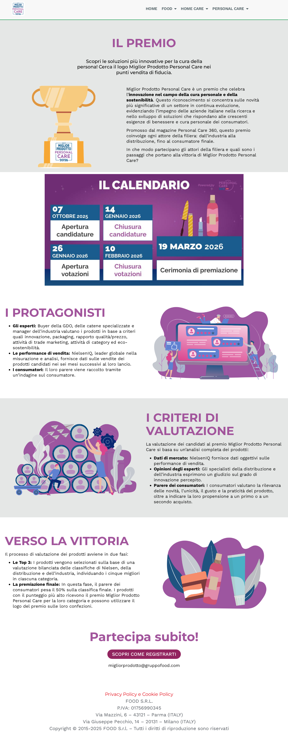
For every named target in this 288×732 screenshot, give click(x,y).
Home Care (192, 8)
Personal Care (228, 8)
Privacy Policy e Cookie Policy (139, 694)
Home (151, 8)
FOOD (167, 8)
